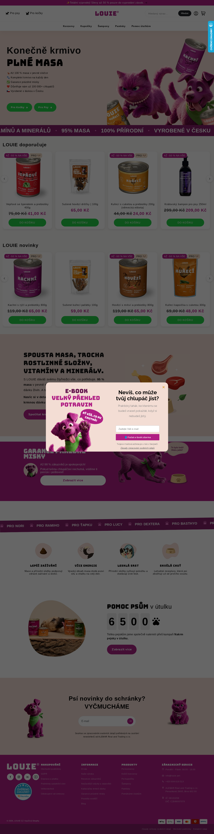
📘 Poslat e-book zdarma (137, 437)
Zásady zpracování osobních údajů (137, 448)
